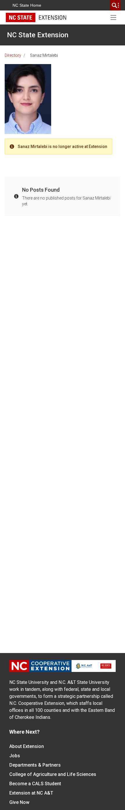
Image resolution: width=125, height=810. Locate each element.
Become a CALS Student (35, 783)
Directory (13, 55)
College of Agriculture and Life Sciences (52, 774)
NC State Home (26, 5)
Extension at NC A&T (31, 793)
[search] (115, 5)
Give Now (19, 802)
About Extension (26, 746)
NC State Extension (37, 35)
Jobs (14, 755)
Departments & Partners (35, 765)
